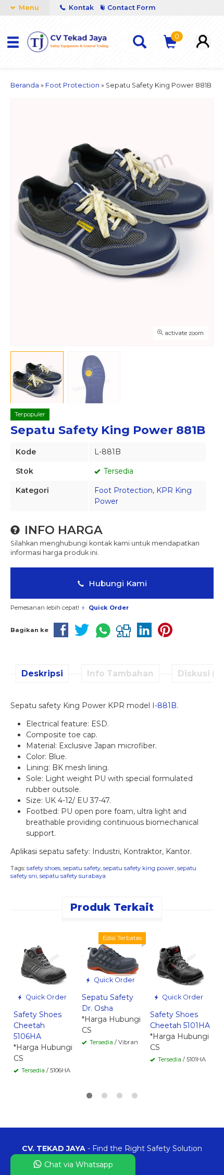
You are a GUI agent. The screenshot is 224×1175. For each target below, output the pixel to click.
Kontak (81, 7)
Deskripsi (42, 673)
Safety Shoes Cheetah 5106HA (37, 1025)
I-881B (164, 705)
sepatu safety (82, 868)
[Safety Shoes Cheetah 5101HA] (180, 964)
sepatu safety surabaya (73, 876)
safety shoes (43, 868)
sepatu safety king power (139, 868)
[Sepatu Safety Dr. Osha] (112, 956)
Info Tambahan (120, 673)
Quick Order (45, 997)
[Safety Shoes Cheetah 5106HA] (43, 964)
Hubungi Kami (116, 583)
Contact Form (131, 7)
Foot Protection (123, 490)
